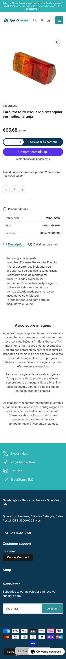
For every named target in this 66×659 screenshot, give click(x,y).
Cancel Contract (18, 557)
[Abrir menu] (59, 20)
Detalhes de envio (45, 244)
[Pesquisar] (35, 20)
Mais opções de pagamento (33, 158)
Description (16, 244)
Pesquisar (9, 551)
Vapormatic (10, 105)
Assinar (52, 608)
